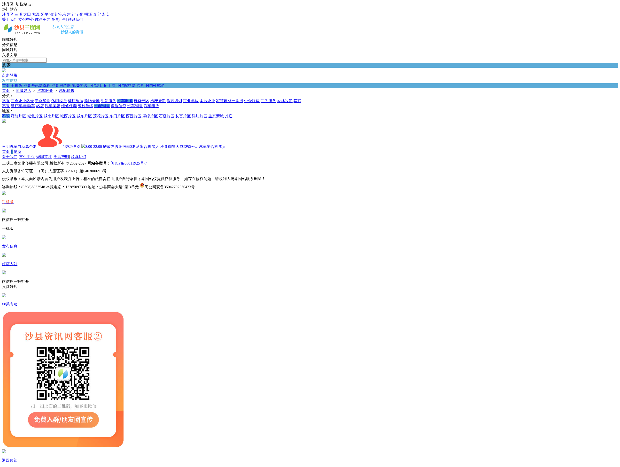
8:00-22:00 (93, 146)
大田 (27, 14)
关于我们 (9, 19)
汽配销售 (66, 91)
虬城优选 (79, 85)
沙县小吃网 (146, 85)
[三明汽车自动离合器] (4, 121)
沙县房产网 (61, 85)
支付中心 (26, 19)
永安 (105, 14)
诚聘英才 (42, 19)
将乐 (62, 14)
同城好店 (23, 91)
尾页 (17, 152)
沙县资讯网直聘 (36, 85)
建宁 (71, 14)
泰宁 (97, 14)
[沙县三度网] (45, 35)
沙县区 (8, 14)
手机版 (16, 85)
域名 (161, 85)
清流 (53, 14)
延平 (44, 14)
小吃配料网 (126, 85)
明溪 (88, 14)
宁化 (79, 14)
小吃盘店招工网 (101, 85)
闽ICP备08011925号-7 (129, 163)
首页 (6, 85)
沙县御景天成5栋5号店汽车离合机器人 (193, 146)
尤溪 (36, 14)
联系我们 (75, 19)
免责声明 (59, 19)
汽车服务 (45, 91)
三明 (18, 14)
